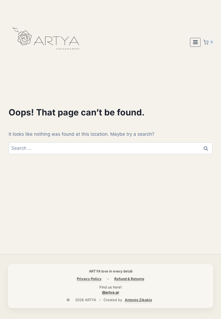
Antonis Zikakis (138, 300)
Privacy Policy (89, 279)
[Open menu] (195, 42)
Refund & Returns (129, 279)
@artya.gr (110, 292)
